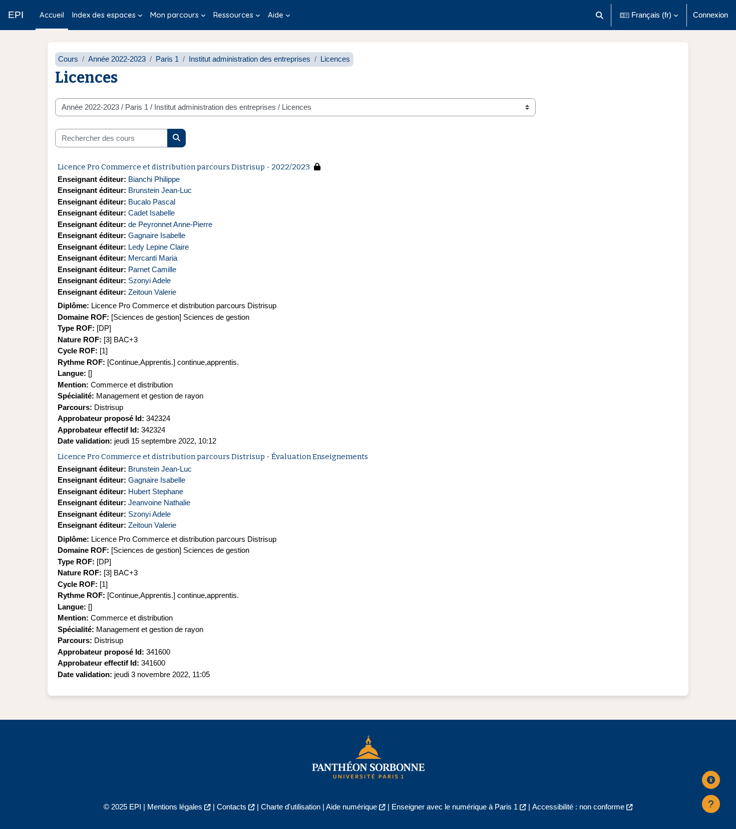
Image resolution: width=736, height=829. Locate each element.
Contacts (231, 806)
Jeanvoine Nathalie (159, 502)
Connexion (710, 15)
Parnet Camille (152, 269)
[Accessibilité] (711, 780)
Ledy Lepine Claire (158, 247)
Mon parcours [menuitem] (174, 15)
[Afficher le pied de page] (711, 804)
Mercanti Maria (152, 258)
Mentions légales (174, 806)
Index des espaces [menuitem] (104, 15)
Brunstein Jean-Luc (160, 190)
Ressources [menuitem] (233, 15)
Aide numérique (351, 806)
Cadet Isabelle (151, 213)
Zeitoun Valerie (152, 292)
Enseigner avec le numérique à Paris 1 (455, 806)
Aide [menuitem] (275, 15)
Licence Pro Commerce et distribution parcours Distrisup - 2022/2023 (184, 166)
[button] (600, 15)
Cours (68, 59)
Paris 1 (167, 59)
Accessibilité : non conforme (578, 806)
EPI (16, 15)
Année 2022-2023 (117, 59)
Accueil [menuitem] (52, 15)
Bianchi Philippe (154, 179)
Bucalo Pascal (151, 201)
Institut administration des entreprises (249, 59)
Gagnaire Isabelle (156, 235)
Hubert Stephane (155, 491)
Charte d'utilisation (290, 806)
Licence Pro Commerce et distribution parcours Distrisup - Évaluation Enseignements (213, 456)
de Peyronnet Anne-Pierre (170, 224)
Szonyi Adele (149, 280)
